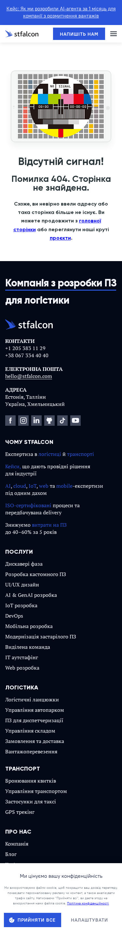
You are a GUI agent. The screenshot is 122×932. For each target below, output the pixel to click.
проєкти (60, 238)
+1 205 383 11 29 (25, 348)
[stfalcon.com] (21, 33)
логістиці (49, 454)
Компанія (16, 843)
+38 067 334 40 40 (26, 355)
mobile (64, 485)
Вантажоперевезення (31, 751)
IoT (32, 485)
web (43, 485)
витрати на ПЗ (49, 524)
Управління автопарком (34, 709)
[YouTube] (75, 420)
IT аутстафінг (21, 657)
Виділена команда (27, 646)
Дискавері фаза (24, 563)
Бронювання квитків (30, 780)
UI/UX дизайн (22, 584)
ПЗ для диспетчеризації (34, 720)
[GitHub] (49, 420)
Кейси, (13, 466)
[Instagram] (23, 420)
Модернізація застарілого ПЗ (40, 636)
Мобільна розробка (29, 626)
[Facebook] (10, 420)
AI (8, 485)
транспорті (80, 454)
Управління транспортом (36, 791)
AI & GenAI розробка (31, 594)
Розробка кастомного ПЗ (35, 574)
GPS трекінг (19, 811)
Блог (11, 854)
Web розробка (22, 667)
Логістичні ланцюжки (32, 699)
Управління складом (30, 730)
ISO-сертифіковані (28, 505)
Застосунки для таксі (30, 801)
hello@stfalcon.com (28, 376)
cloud (19, 485)
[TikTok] (62, 420)
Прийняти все (37, 920)
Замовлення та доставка (34, 741)
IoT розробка (21, 605)
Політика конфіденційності (88, 903)
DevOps (14, 615)
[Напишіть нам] (79, 34)
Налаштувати (89, 920)
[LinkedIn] (36, 420)
